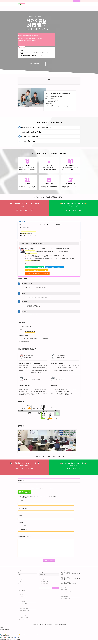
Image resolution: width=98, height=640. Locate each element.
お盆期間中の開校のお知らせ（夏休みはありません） (69, 583)
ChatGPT (2, 637)
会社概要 (19, 581)
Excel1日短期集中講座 (23, 596)
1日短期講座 (21, 594)
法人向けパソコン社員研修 (65, 598)
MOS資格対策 (42, 574)
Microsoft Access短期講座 (24, 610)
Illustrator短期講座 (22, 619)
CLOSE (49, 81)
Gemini (17, 637)
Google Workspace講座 (24, 608)
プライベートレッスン (44, 576)
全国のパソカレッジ (64, 589)
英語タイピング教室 (23, 615)
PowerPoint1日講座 (23, 603)
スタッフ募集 (20, 586)
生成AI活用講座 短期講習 (24, 612)
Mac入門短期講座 (23, 599)
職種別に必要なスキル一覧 (44, 581)
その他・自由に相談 (33, 634)
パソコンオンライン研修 (44, 583)
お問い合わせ (77, 0)
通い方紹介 (41, 572)
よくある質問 (21, 579)
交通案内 (19, 574)
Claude (7, 637)
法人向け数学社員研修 (65, 596)
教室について (20, 576)
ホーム (19, 572)
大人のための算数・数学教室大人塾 (67, 591)
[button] (36, 64)
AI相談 (1, 627)
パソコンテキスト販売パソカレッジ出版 (67, 594)
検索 (56, 588)
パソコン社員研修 (43, 579)
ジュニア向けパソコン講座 (23, 617)
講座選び (2, 634)
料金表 (19, 583)
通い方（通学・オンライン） (12, 634)
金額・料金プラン (23, 634)
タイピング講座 (22, 601)
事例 (68, 577)
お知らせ (68, 572)
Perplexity (12, 637)
